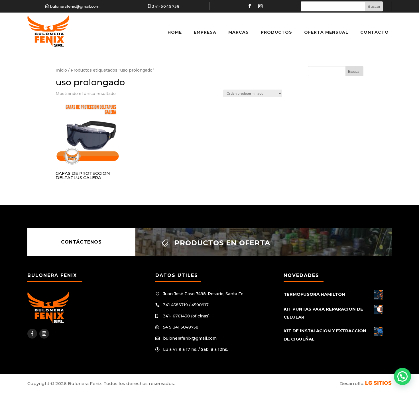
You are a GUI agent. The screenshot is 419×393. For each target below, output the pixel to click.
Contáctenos (81, 242)
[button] (402, 376)
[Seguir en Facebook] (249, 6)
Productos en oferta (222, 243)
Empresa (205, 32)
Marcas (238, 32)
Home (175, 32)
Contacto (374, 32)
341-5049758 (166, 6)
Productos (276, 32)
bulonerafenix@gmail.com (74, 6)
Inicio (61, 70)
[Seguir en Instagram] (260, 6)
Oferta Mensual (326, 32)
